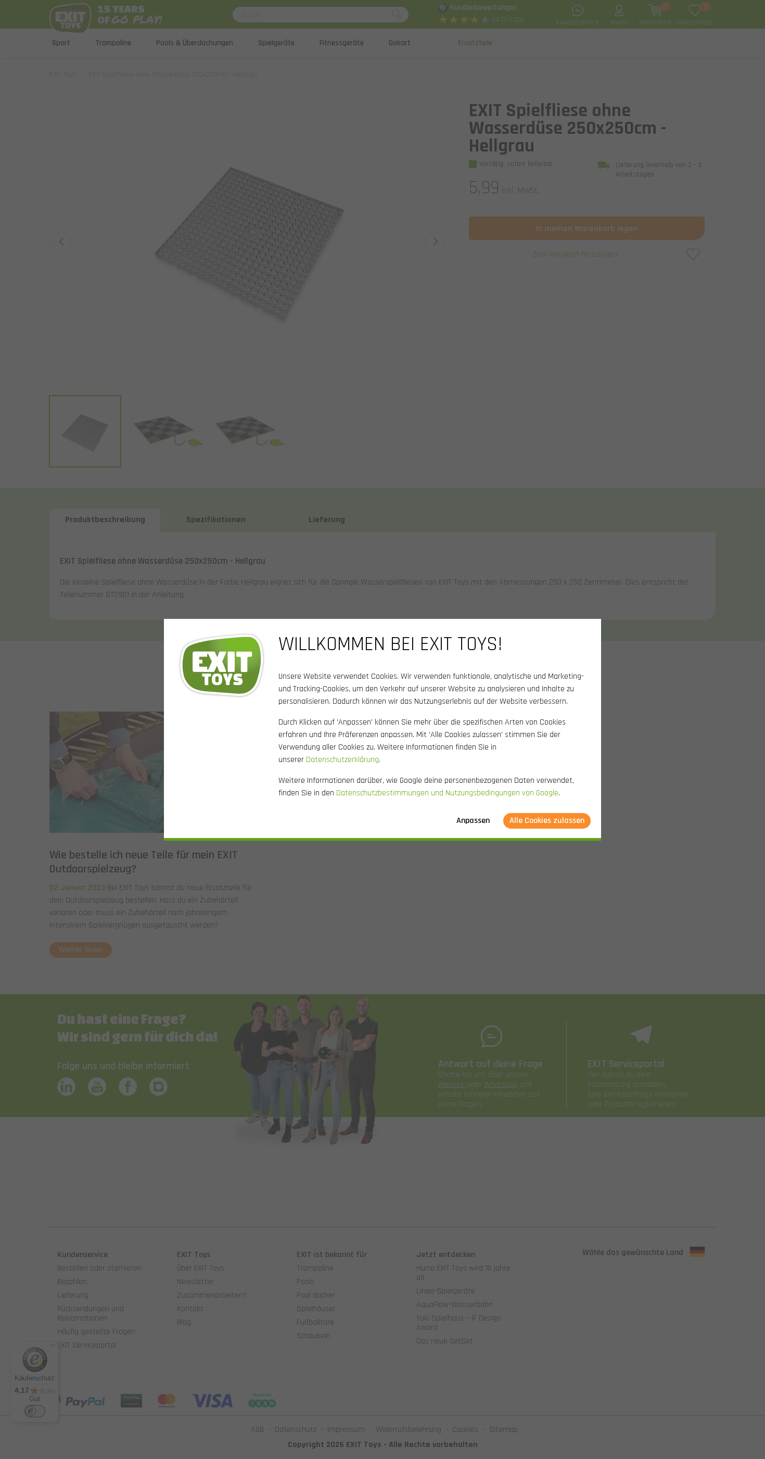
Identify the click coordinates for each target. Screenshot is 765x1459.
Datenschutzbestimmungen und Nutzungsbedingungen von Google (447, 793)
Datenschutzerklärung (342, 759)
